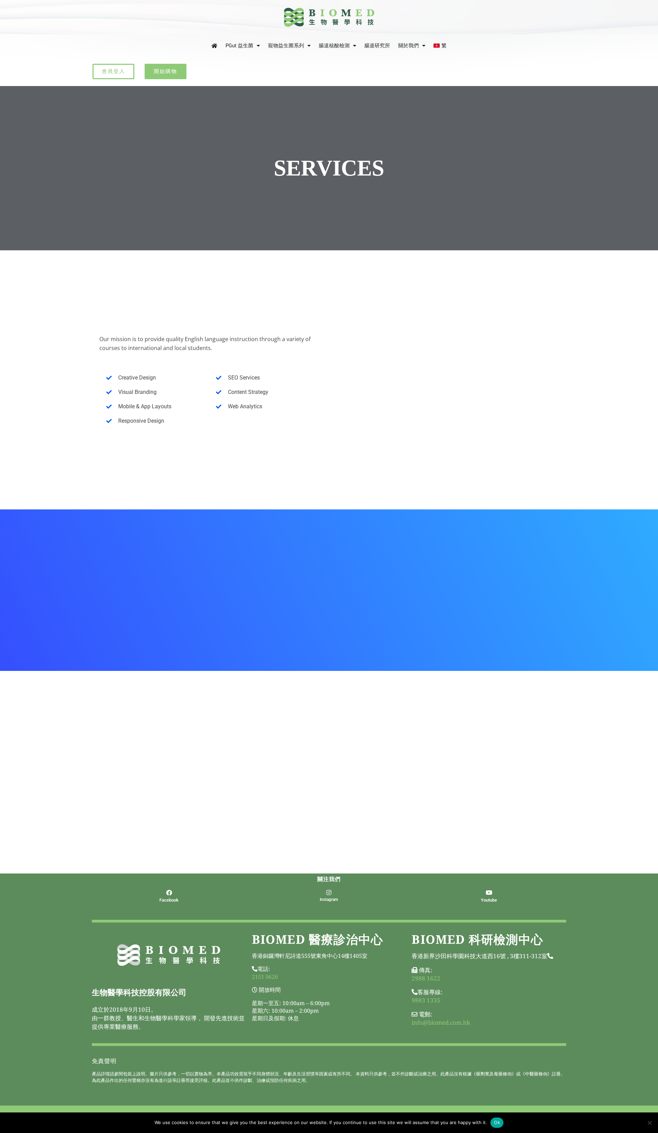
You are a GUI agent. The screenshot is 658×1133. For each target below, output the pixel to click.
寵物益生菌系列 (286, 46)
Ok (497, 1122)
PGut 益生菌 (239, 46)
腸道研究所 (377, 46)
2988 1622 (426, 978)
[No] (649, 1122)
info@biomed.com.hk (441, 1022)
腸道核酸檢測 (334, 46)
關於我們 (408, 46)
